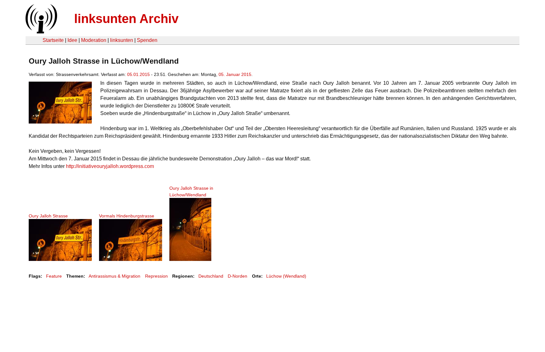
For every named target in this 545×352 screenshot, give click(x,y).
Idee (72, 40)
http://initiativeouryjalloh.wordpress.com (110, 166)
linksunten (121, 40)
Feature (54, 276)
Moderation (93, 40)
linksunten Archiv (126, 19)
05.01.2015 (138, 74)
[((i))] (41, 31)
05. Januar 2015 (235, 74)
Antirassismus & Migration (114, 276)
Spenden (147, 40)
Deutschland (210, 276)
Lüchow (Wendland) (286, 276)
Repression (156, 276)
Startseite (53, 40)
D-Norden (237, 276)
